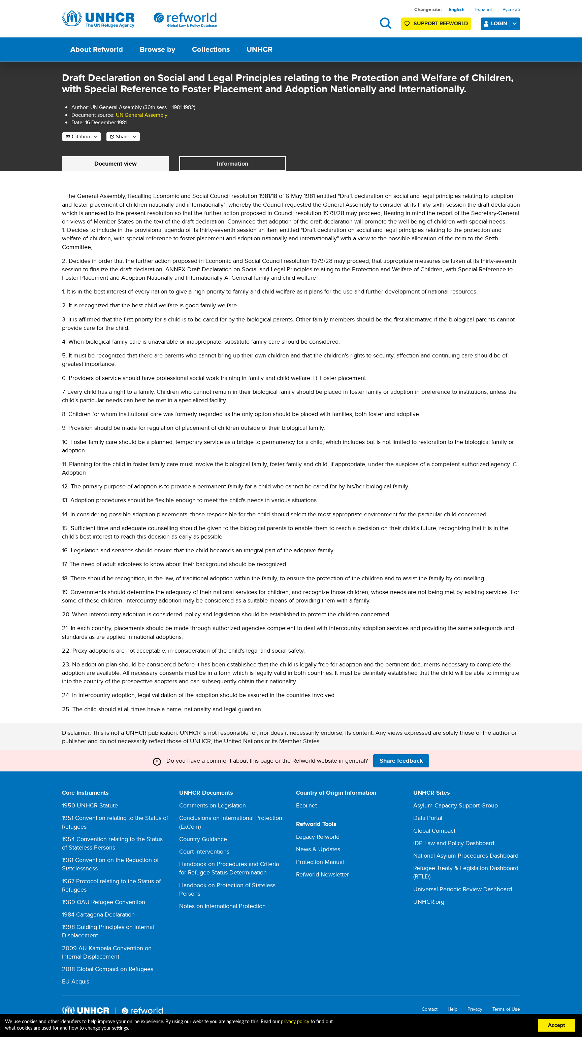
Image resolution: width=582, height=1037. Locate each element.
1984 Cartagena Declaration (98, 914)
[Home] (139, 19)
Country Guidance (203, 839)
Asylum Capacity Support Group (455, 805)
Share (122, 136)
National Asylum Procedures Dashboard (465, 855)
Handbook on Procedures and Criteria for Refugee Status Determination (229, 868)
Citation (81, 136)
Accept (556, 1025)
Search (385, 23)
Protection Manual (320, 862)
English (456, 9)
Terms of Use (506, 1009)
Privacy (474, 1009)
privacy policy (295, 1021)
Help (452, 1009)
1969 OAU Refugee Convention (103, 902)
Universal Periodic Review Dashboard (462, 889)
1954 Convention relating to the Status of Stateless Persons (112, 843)
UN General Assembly (141, 115)
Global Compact (434, 830)
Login (499, 23)
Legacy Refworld (318, 836)
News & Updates (318, 849)
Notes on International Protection (222, 906)
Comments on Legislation (212, 805)
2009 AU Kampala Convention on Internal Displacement (107, 952)
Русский (511, 9)
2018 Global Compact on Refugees (107, 969)
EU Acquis (75, 981)
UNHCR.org (428, 901)
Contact (430, 1009)
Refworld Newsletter (322, 874)
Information (232, 163)
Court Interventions (204, 851)
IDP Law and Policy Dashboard (453, 843)
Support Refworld (441, 23)
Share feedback (401, 760)
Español (483, 9)
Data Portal (427, 818)
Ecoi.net (306, 805)
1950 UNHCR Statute (90, 805)
